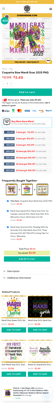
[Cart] (50, 9)
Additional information (19, 277)
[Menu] (3, 8)
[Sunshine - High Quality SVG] (27, 8)
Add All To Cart (27, 259)
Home (4, 69)
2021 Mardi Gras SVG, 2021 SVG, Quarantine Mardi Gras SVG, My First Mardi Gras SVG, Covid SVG (14, 364)
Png (10, 69)
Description (13, 271)
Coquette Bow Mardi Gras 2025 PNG (31, 201)
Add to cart (27, 92)
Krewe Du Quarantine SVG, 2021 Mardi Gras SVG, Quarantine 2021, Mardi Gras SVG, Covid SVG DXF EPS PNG (40, 364)
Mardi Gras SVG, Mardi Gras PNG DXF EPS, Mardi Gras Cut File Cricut (40, 320)
